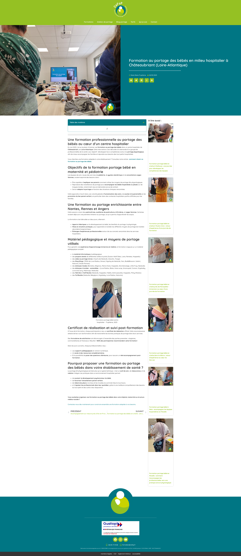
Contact (154, 22)
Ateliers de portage (105, 22)
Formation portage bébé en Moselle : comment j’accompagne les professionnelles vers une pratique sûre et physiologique (160, 478)
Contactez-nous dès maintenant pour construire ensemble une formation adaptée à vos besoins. (102, 404)
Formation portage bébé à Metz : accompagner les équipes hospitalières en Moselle (160, 409)
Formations (88, 22)
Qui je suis (143, 22)
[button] (131, 80)
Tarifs (133, 22)
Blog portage (121, 22)
